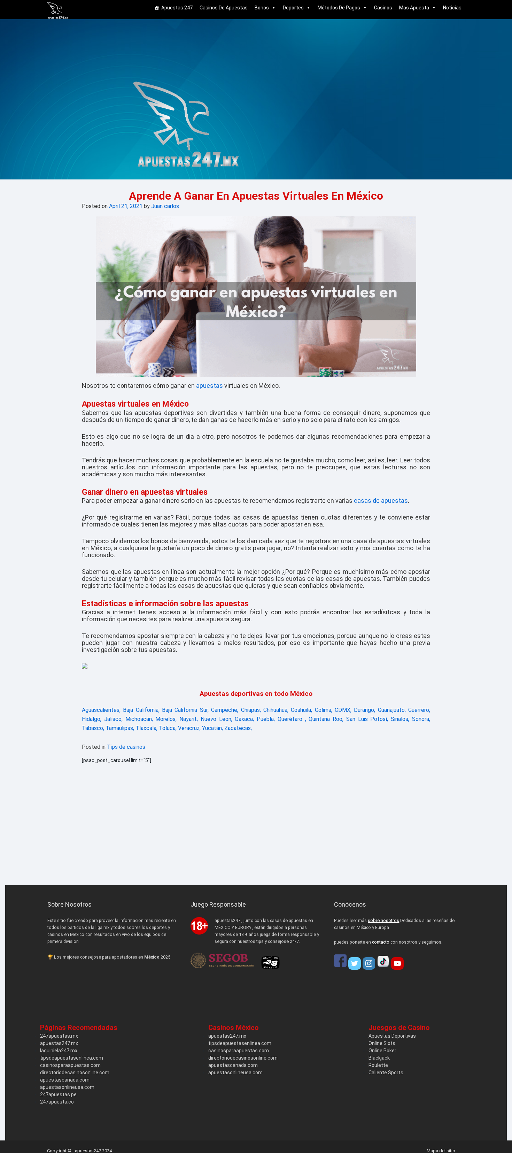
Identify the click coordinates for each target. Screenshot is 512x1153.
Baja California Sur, (185, 710)
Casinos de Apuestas (224, 7)
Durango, (364, 710)
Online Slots (382, 1043)
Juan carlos (165, 206)
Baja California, (141, 710)
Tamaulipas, (120, 728)
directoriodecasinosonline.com (74, 1072)
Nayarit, (188, 719)
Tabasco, (93, 728)
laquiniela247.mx (58, 1050)
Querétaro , (292, 719)
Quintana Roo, (326, 719)
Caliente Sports (386, 1072)
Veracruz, (189, 728)
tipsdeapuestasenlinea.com (71, 1058)
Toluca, (168, 728)
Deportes (293, 7)
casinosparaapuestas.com (70, 1065)
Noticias (452, 7)
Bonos (262, 7)
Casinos (383, 7)
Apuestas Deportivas (392, 1036)
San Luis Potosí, (367, 719)
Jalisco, (113, 719)
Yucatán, (212, 728)
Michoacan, (139, 719)
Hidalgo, (91, 719)
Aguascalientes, (101, 710)
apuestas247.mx (59, 1043)
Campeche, (224, 710)
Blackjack (379, 1058)
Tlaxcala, (146, 728)
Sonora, (421, 719)
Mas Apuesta (414, 7)
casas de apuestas (381, 500)
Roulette (378, 1065)
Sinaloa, (400, 719)
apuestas (209, 385)
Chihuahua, (275, 710)
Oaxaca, (244, 719)
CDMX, (343, 710)
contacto (380, 942)
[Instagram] (369, 963)
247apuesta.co (57, 1102)
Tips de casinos (126, 747)
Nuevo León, (216, 719)
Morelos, (166, 719)
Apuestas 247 (177, 7)
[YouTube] (397, 963)
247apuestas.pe (58, 1094)
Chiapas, (251, 710)
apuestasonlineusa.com (67, 1087)
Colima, (323, 710)
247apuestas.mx (59, 1036)
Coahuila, (301, 710)
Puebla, (266, 719)
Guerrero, (419, 710)
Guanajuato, (392, 710)
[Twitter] (354, 963)
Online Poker (382, 1050)
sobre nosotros (383, 920)
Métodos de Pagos (339, 7)
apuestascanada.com (65, 1080)
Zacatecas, (238, 728)
